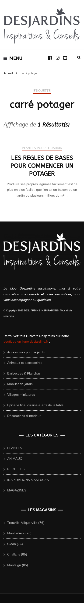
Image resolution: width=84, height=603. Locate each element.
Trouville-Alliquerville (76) (25, 523)
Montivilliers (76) (19, 533)
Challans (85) (17, 554)
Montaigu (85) (17, 565)
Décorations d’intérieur (24, 416)
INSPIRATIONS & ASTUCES (28, 480)
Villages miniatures (21, 394)
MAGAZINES (16, 490)
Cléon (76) (15, 544)
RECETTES (15, 469)
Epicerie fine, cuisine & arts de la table (35, 405)
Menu (15, 58)
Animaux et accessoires (24, 363)
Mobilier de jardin (20, 384)
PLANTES (14, 448)
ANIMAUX (14, 458)
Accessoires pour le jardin (26, 352)
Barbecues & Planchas (24, 373)
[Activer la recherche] (78, 57)
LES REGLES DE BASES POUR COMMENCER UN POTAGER (42, 165)
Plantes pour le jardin (42, 148)
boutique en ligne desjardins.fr (26, 341)
